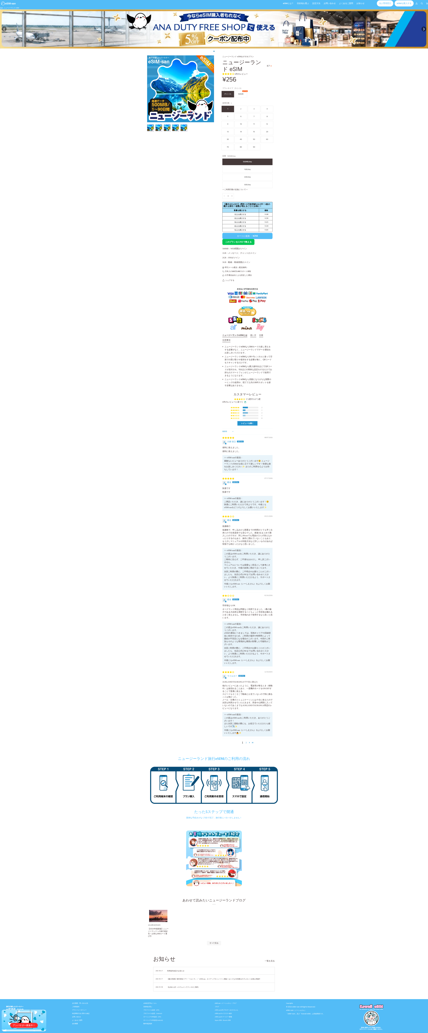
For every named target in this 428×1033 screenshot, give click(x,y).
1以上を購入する (240, 214)
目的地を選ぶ (147, 1006)
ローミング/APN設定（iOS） (152, 1017)
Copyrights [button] (289, 1003)
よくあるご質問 (77, 1020)
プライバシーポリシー (79, 1010)
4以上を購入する (240, 226)
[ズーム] (151, 118)
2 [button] (246, 742)
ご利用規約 (75, 1006)
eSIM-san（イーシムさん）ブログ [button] (226, 1003)
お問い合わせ (76, 1017)
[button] (316, 3)
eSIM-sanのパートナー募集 (223, 1017)
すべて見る (214, 943)
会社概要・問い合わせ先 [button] (80, 1003)
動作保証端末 (147, 1023)
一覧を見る (270, 961)
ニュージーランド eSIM (11, 8)
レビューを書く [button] (247, 423)
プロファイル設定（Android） (153, 1013)
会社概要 (75, 1023)
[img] (228, 438)
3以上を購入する (240, 222)
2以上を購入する (240, 218)
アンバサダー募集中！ (24, 1025)
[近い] (43, 1013)
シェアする (229, 280)
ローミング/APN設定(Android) (153, 1020)
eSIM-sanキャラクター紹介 (223, 1013)
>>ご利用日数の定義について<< (235, 189)
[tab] (234, 335)
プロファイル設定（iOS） (151, 1010)
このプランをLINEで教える (238, 242)
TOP (1, 8)
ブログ (217, 1006)
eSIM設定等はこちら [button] (150, 1003)
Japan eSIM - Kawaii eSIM (223, 1020)
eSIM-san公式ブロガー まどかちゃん (226, 1010)
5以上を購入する (240, 230)
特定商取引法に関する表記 (81, 1013)
